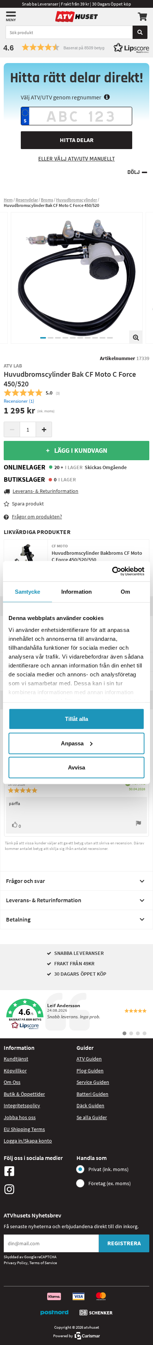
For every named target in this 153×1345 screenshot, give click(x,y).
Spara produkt (28, 503)
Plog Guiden (90, 1070)
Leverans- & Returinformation (43, 900)
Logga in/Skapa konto (28, 1140)
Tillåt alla (76, 719)
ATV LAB (13, 365)
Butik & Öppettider (24, 1094)
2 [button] (50, 338)
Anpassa (72, 743)
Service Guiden (92, 1082)
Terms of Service (43, 1262)
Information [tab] (76, 592)
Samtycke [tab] (27, 592)
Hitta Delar (77, 140)
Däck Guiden (90, 1105)
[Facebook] (38, 1171)
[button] (76, 47)
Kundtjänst (16, 1058)
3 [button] (58, 338)
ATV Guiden (89, 1058)
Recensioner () (19, 401)
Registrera (124, 1243)
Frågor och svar (25, 880)
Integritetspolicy (22, 1105)
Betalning (18, 919)
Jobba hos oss (20, 1117)
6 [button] (80, 338)
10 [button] (110, 338)
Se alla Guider (91, 1117)
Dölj (133, 172)
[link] (76, 1014)
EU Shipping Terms (24, 1129)
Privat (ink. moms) (108, 1169)
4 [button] (65, 338)
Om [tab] (125, 592)
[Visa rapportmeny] (138, 824)
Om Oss (12, 1082)
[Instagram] (38, 1189)
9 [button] (102, 338)
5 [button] (73, 338)
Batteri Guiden (92, 1094)
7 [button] (88, 338)
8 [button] (95, 338)
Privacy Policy (15, 1262)
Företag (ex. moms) (109, 1183)
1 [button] (43, 338)
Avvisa (76, 767)
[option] (77, 278)
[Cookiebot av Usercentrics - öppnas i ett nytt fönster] (111, 571)
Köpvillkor (15, 1070)
